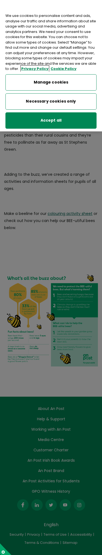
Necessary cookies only (51, 101)
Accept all (51, 120)
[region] (51, 65)
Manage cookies (51, 82)
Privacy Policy (34, 68)
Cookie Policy (63, 68)
